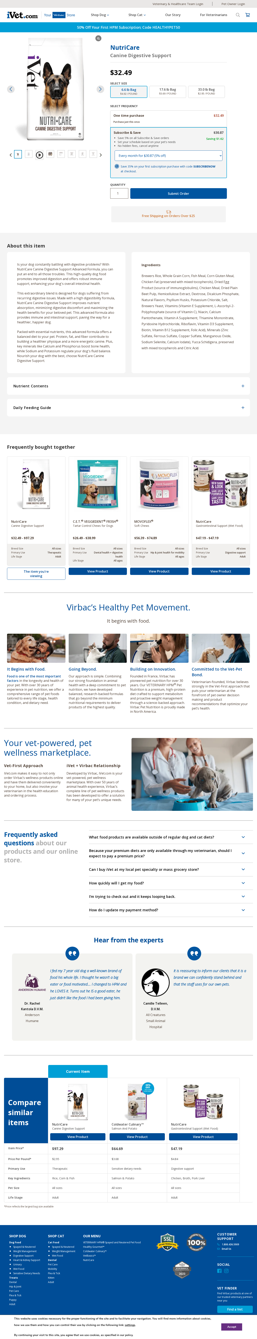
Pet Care (14, 1291)
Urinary (17, 1264)
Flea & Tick (15, 1295)
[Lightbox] (98, 38)
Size (124, 83)
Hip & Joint (15, 1286)
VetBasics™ (89, 1255)
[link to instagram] (226, 1271)
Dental (13, 1282)
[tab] (128, 386)
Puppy (12, 1299)
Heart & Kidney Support (26, 1260)
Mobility (52, 1269)
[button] (100, 89)
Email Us (226, 1249)
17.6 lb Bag (167, 91)
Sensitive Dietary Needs (26, 1273)
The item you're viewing (36, 573)
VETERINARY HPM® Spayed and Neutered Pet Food (112, 1242)
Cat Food (53, 1242)
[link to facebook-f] (219, 1271)
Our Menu (92, 1236)
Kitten (51, 1277)
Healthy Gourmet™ (93, 1247)
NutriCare (88, 1260)
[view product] (36, 511)
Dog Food (15, 1242)
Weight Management (25, 1251)
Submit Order (178, 193)
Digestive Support (23, 1255)
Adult (12, 1304)
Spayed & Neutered (24, 1247)
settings (130, 1325)
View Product (97, 571)
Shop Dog (17, 1236)
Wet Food (18, 1269)
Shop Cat (56, 1236)
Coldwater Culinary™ (95, 1251)
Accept (231, 1327)
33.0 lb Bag (206, 91)
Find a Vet (235, 1309)
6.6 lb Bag (128, 91)
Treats (13, 1277)
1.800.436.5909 (230, 1244)
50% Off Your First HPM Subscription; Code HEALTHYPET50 (128, 27)
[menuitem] (24, 1270)
